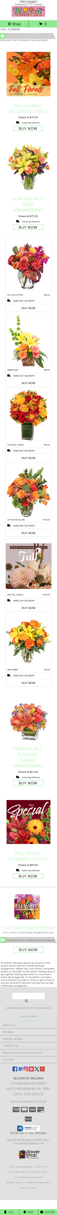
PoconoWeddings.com (28, 1143)
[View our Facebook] (14, 1070)
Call (10, 1212)
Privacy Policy (15, 1182)
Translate (37, 4)
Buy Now (28, 128)
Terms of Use (28, 1187)
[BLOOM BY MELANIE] (28, 15)
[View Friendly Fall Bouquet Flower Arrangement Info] (29, 717)
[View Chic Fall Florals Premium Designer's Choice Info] (28, 566)
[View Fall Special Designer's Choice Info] (29, 821)
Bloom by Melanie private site (27, 1140)
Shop (16, 23)
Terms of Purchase (37, 1182)
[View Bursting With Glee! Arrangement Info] (29, 167)
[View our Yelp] (42, 1070)
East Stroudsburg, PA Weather (28, 1166)
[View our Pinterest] (31, 1070)
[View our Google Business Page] (20, 1070)
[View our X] (36, 1070)
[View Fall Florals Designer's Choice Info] (29, 74)
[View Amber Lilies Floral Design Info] (28, 341)
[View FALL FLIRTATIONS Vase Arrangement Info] (28, 266)
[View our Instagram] (25, 1070)
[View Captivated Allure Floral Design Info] (28, 491)
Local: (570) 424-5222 (28, 1094)
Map (30, 1212)
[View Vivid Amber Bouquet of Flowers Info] (28, 641)
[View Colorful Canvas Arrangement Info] (28, 416)
